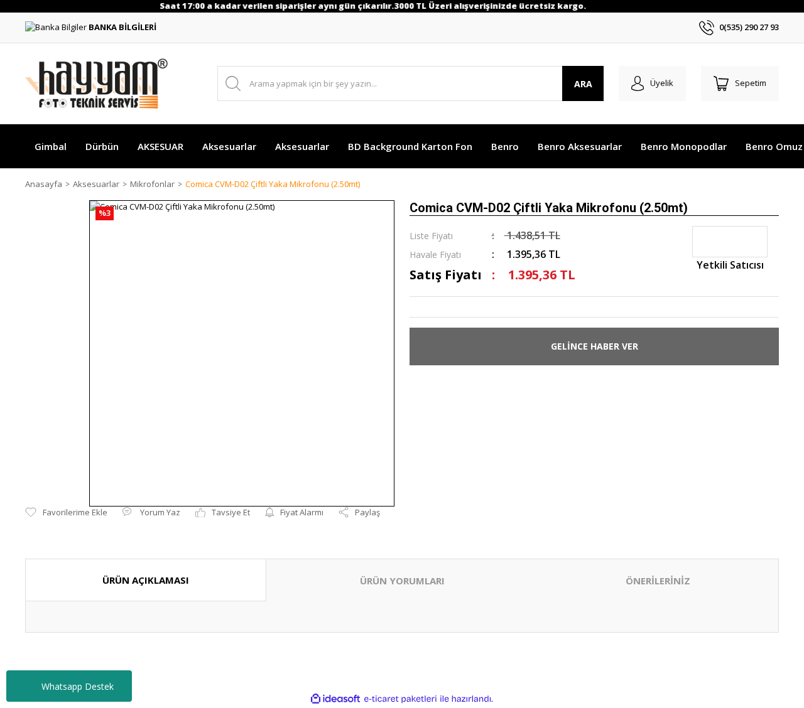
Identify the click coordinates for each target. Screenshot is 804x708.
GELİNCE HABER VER (594, 346)
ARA (583, 84)
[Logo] (96, 83)
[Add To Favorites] (66, 513)
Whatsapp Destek (77, 686)
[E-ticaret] (400, 699)
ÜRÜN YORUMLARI (402, 580)
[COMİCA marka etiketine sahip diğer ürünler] (730, 241)
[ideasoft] (335, 699)
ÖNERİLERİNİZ (658, 580)
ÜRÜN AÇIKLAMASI (145, 580)
